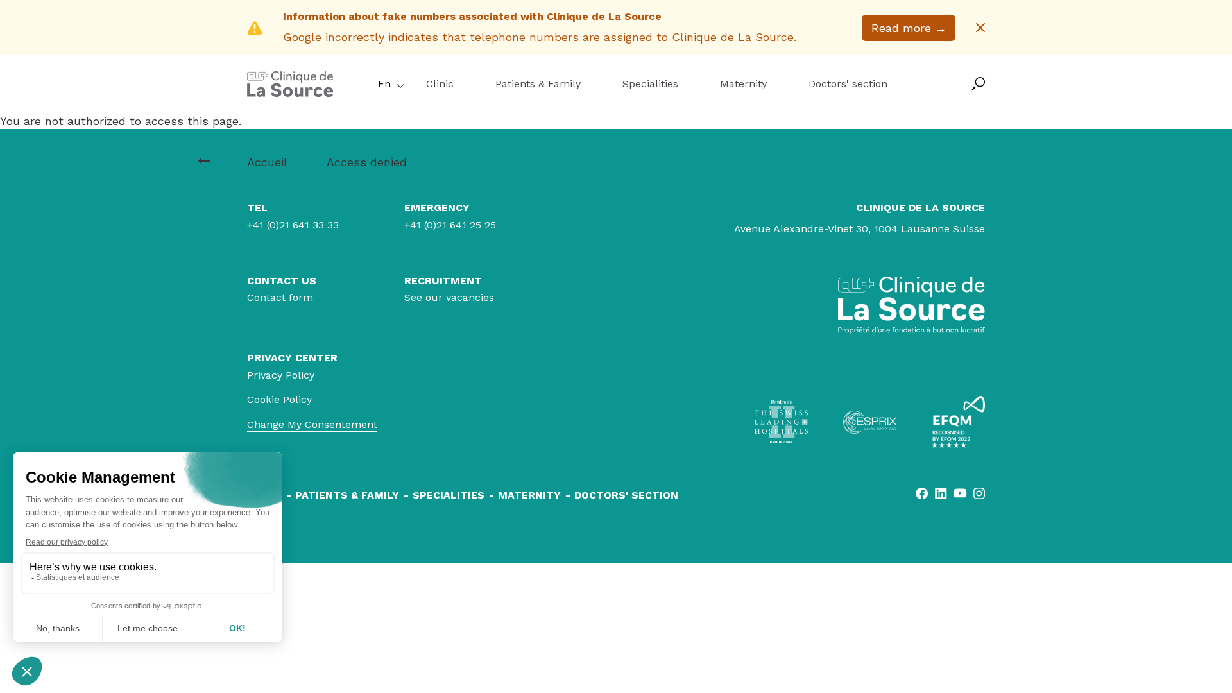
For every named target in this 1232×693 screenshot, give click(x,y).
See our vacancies (449, 297)
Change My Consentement (312, 424)
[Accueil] (204, 161)
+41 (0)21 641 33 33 (293, 225)
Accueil (267, 162)
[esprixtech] (869, 422)
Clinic (440, 84)
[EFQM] (958, 422)
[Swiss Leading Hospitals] (781, 421)
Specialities (650, 84)
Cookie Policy (279, 399)
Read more (908, 28)
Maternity (743, 84)
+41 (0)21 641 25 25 (450, 225)
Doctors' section (848, 84)
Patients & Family (538, 84)
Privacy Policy (280, 375)
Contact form (280, 297)
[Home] (290, 92)
